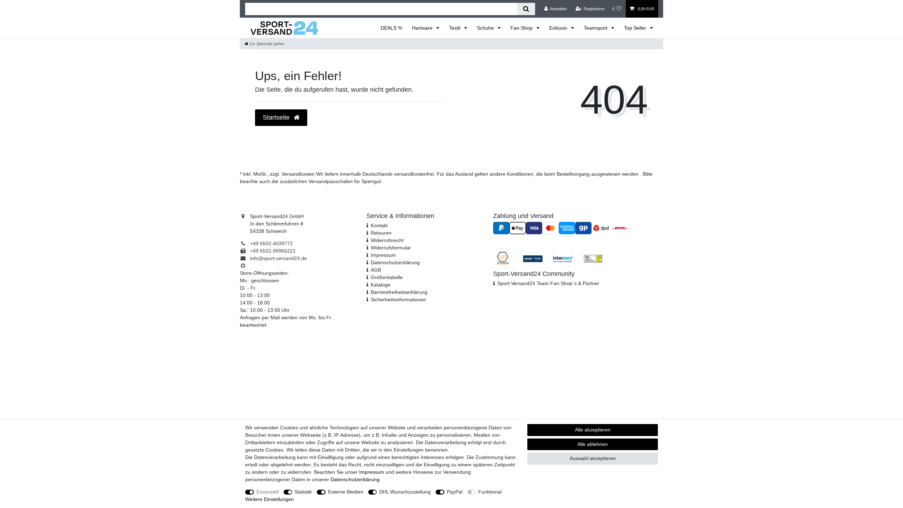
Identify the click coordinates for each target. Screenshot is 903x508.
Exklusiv (559, 28)
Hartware (423, 28)
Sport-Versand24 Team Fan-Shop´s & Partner (548, 283)
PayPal (454, 492)
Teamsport (596, 28)
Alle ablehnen (592, 444)
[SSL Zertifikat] (593, 258)
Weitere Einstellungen (269, 499)
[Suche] (526, 9)
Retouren (381, 233)
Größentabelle (387, 277)
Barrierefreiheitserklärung (399, 292)
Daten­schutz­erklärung (395, 262)
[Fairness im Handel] (502, 258)
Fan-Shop (522, 28)
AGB (376, 270)
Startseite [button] (277, 117)
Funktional (490, 492)
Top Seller (636, 28)
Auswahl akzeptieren (593, 458)
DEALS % (391, 28)
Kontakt (379, 225)
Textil (455, 28)
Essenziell (267, 492)
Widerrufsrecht (387, 240)
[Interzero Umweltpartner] (562, 258)
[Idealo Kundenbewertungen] (533, 258)
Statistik (303, 492)
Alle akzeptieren (593, 430)
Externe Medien (345, 492)
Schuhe (486, 28)
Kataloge (380, 285)
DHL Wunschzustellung (405, 492)
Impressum (383, 255)
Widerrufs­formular (391, 247)
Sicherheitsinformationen (398, 299)
